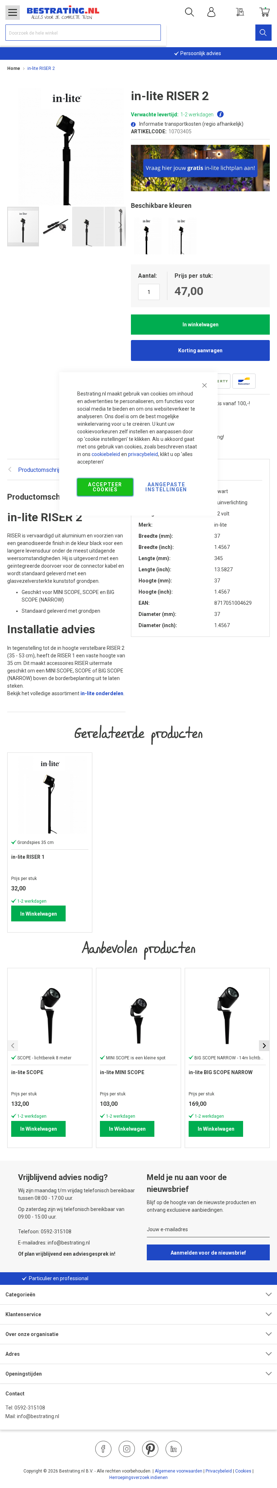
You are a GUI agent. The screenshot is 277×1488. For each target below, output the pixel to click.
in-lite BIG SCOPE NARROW (220, 1072)
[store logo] (63, 12)
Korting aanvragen (200, 350)
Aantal (146, 275)
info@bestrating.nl (38, 1416)
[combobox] (83, 32)
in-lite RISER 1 (27, 857)
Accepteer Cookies (105, 487)
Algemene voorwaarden (178, 1471)
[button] (56, 226)
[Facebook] (103, 1449)
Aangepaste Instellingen (166, 487)
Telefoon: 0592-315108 (44, 1231)
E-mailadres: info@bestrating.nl (54, 1243)
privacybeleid (143, 454)
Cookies (243, 1471)
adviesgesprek (91, 1254)
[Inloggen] (211, 12)
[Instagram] (127, 1449)
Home (13, 68)
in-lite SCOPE (27, 1072)
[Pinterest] (150, 1449)
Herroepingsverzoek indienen (138, 1477)
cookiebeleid (106, 454)
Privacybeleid (219, 1471)
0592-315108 (29, 1408)
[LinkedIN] (174, 1449)
